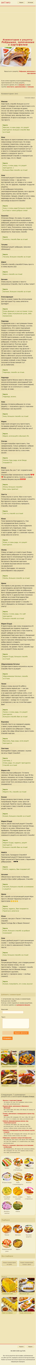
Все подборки (7, 1256)
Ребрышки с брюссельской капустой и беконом (8, 1086)
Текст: (3, 1017)
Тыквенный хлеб (7, 1293)
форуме (22, 85)
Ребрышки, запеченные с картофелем (18, 43)
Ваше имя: (4, 1009)
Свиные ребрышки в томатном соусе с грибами (25, 1086)
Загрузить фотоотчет (21, 1033)
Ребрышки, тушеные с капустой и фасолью (17, 1138)
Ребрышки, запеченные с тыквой (27, 1067)
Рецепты (21, 1346)
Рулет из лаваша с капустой (7, 1313)
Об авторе (30, 2)
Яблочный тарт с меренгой (24, 1294)
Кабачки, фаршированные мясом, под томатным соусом (15, 1122)
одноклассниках (20, 87)
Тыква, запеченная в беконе (25, 1313)
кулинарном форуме (23, 1005)
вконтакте (10, 87)
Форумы (21, 2)
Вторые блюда (28, 1096)
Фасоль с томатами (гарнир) (12, 1100)
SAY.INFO (5, 2)
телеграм (30, 87)
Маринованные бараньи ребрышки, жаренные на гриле (9, 1067)
